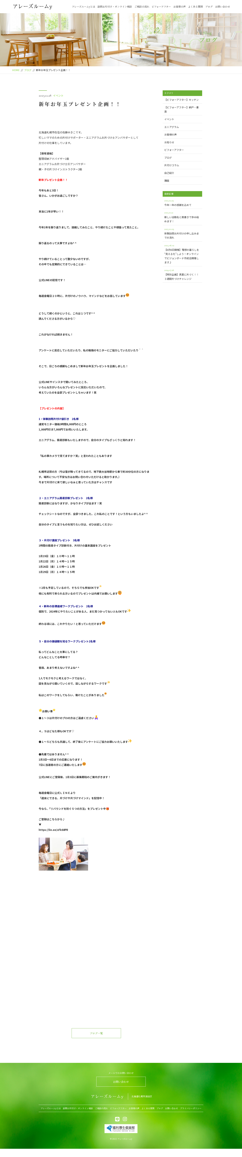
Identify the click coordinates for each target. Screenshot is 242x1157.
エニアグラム (171, 127)
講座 (166, 180)
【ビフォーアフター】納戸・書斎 (181, 109)
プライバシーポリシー (191, 1108)
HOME (16, 70)
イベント (58, 95)
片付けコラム (171, 165)
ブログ (209, 6)
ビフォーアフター (161, 6)
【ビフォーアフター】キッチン (181, 99)
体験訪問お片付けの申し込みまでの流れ (181, 233)
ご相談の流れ (141, 6)
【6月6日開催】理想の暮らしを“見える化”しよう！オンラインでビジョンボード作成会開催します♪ (181, 254)
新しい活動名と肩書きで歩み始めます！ (181, 217)
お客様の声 (179, 6)
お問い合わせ (222, 6)
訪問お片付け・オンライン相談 (114, 6)
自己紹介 (169, 173)
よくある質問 (195, 6)
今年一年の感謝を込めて (177, 203)
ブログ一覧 (96, 1033)
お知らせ (169, 142)
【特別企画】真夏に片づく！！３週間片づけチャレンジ (181, 274)
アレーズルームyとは (83, 6)
